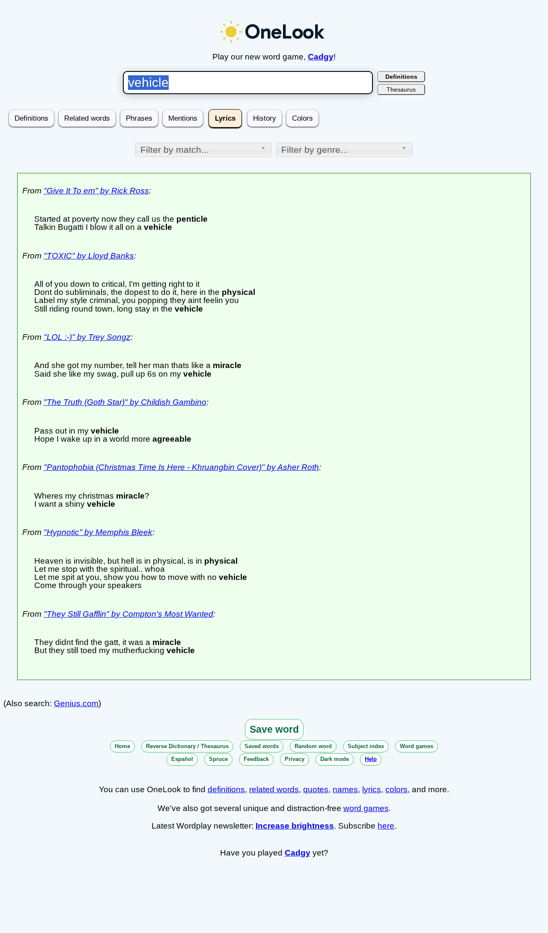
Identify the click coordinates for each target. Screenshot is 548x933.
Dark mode (334, 759)
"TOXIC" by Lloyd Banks (89, 255)
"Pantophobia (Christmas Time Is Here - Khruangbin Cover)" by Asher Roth (181, 467)
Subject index (366, 746)
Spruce (218, 759)
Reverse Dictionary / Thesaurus (187, 746)
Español (182, 759)
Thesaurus (401, 89)
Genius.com (76, 703)
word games (366, 808)
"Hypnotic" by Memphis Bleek (98, 532)
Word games (416, 746)
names (345, 789)
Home (122, 746)
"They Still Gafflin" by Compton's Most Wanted (128, 613)
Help (371, 759)
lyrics (371, 789)
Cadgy (321, 56)
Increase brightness (295, 825)
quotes (315, 789)
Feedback (256, 759)
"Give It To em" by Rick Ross (96, 190)
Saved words (261, 746)
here (386, 825)
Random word (313, 746)
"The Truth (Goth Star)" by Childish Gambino (125, 402)
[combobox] (203, 150)
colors (396, 789)
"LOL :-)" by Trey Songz (87, 337)
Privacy (294, 759)
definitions (226, 789)
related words (274, 789)
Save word (274, 729)
